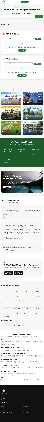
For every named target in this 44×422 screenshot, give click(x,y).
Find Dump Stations (22, 75)
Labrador (27, 308)
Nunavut (6, 313)
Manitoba (37, 308)
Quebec (37, 313)
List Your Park (25, 408)
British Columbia (17, 308)
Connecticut (27, 294)
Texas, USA (28, 323)
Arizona (27, 291)
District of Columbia (6, 296)
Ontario (17, 313)
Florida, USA (4, 323)
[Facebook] (2, 403)
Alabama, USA (13, 325)
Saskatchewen (6, 316)
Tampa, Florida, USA (5, 325)
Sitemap (41, 419)
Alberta (6, 308)
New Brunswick (6, 311)
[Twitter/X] (7, 403)
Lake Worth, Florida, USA (12, 323)
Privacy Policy (25, 412)
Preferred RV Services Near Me (7, 410)
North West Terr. (27, 311)
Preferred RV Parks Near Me (6, 412)
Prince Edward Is (27, 313)
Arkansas (37, 291)
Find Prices (38, 38)
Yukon (17, 316)
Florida (17, 296)
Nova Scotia (38, 311)
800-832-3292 (5, 398)
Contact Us (25, 410)
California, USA (21, 323)
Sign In (18, 1)
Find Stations (37, 63)
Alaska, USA (20, 325)
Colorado (16, 294)
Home (2, 408)
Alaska (17, 291)
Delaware (37, 294)
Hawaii (37, 296)
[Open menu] (41, 2)
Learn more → (15, 187)
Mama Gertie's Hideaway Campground (12, 238)
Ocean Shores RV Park (9, 250)
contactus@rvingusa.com (7, 399)
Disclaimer (37, 419)
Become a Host (7, 187)
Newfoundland (16, 311)
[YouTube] (5, 403)
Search (39, 16)
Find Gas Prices (22, 50)
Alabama (6, 291)
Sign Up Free (25, 1)
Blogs (2, 414)
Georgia (27, 296)
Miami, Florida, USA (35, 323)
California (6, 294)
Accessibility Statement (30, 419)
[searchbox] (19, 17)
